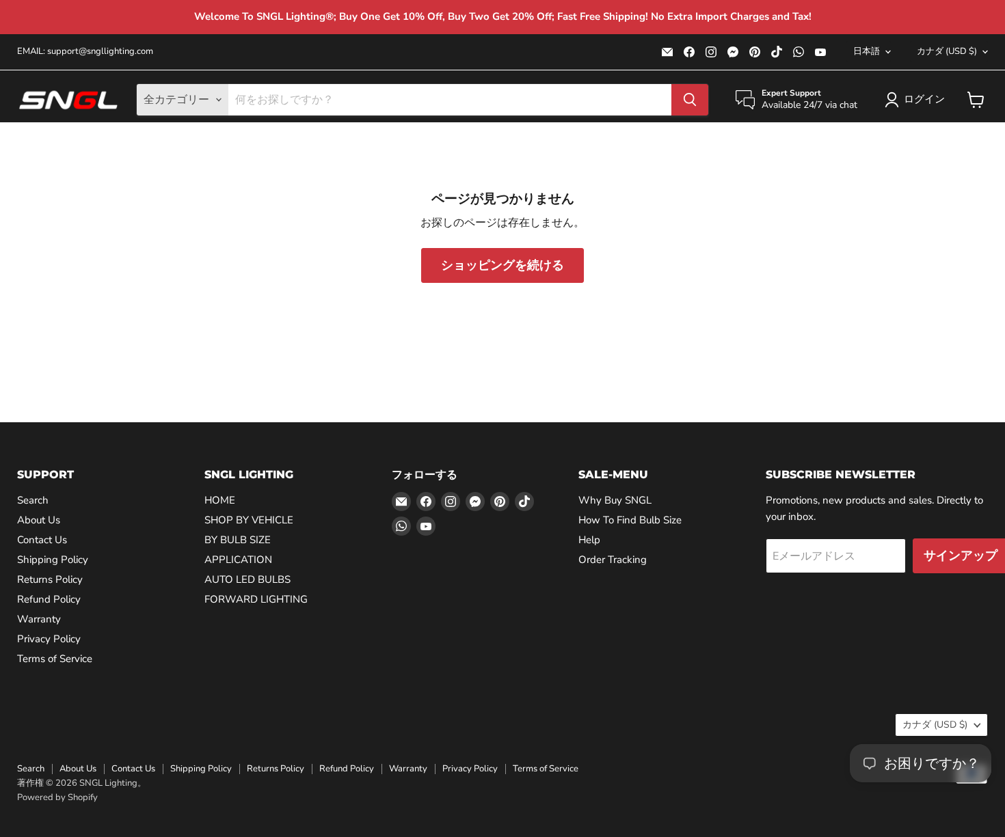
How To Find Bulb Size (630, 520)
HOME (219, 500)
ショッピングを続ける (502, 265)
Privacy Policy (49, 639)
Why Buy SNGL (615, 500)
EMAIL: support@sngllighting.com (85, 51)
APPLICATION (238, 559)
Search (33, 500)
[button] (917, 100)
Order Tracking (612, 559)
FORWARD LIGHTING (256, 599)
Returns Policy (50, 579)
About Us (38, 520)
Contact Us (42, 540)
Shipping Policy (52, 559)
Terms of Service (54, 659)
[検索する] (689, 99)
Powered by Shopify (57, 797)
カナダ (947, 51)
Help (589, 540)
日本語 (866, 51)
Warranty (39, 619)
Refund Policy (49, 599)
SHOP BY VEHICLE (248, 520)
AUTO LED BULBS (247, 579)
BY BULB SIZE (237, 540)
